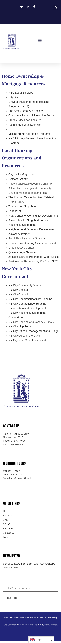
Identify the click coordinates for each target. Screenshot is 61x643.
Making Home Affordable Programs (29, 133)
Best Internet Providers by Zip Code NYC (33, 261)
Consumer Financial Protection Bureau (31, 115)
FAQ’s (5, 537)
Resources (8, 528)
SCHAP (6, 524)
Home (6, 511)
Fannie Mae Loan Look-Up (24, 124)
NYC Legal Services (20, 92)
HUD (11, 129)
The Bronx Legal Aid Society (25, 110)
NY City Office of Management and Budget (33, 331)
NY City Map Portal (20, 326)
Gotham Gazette (18, 179)
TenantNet (14, 211)
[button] (55, 9)
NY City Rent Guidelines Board (27, 340)
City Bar (13, 97)
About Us (7, 515)
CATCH (6, 519)
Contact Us (8, 532)
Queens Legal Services (22, 252)
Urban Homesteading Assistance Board (32, 243)
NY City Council (18, 294)
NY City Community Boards (25, 285)
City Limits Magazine (21, 174)
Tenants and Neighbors (22, 206)
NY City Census (18, 289)
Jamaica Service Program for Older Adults (33, 256)
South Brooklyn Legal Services (27, 238)
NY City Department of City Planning (30, 299)
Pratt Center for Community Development (33, 215)
